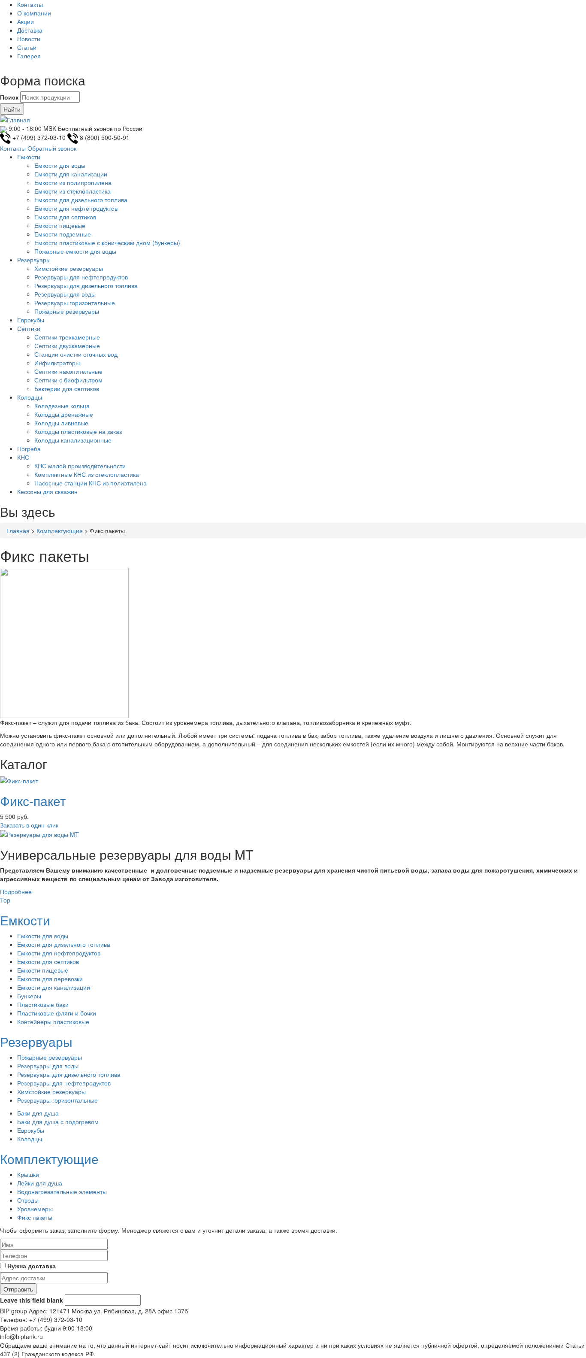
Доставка (29, 30)
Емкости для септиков (65, 216)
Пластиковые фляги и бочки (56, 1013)
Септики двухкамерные (67, 345)
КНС (23, 457)
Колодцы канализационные (73, 440)
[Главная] (15, 119)
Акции (25, 21)
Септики (28, 328)
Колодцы (29, 397)
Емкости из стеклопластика (72, 191)
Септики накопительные (68, 371)
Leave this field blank (31, 1300)
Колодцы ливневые (61, 422)
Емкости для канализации (70, 174)
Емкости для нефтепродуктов (76, 208)
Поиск (9, 97)
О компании (34, 13)
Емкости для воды (59, 165)
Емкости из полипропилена (73, 182)
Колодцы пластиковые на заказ (78, 431)
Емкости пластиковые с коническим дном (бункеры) (107, 242)
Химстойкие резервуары (68, 268)
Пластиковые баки (43, 1004)
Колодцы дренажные (63, 414)
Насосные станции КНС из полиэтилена (90, 483)
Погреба (29, 448)
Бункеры (29, 995)
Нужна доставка (31, 1265)
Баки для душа (38, 1113)
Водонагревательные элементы (62, 1191)
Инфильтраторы (57, 362)
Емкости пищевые (59, 225)
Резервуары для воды (65, 294)
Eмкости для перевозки (50, 978)
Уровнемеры (35, 1208)
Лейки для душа (39, 1183)
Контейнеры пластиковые (53, 1021)
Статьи (26, 47)
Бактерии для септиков (66, 388)
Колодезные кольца (62, 405)
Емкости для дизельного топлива (80, 199)
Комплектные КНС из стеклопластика (86, 474)
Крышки (28, 1174)
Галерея (29, 56)
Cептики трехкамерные (67, 337)
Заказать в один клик (29, 825)
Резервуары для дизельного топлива (86, 285)
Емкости (28, 156)
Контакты (30, 4)
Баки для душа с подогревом (58, 1121)
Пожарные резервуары (66, 311)
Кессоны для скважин (47, 491)
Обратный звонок (51, 148)
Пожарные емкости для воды (75, 251)
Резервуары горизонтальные (74, 302)
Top (5, 900)
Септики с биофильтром (68, 380)
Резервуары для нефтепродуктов (81, 277)
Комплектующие (59, 530)
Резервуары (34, 259)
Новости (28, 38)
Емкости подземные (62, 234)
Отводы (28, 1200)
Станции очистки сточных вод (76, 354)
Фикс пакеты (34, 1217)
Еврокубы (30, 319)
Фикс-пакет (33, 800)
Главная (18, 530)
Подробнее (16, 891)
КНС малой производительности (80, 465)
